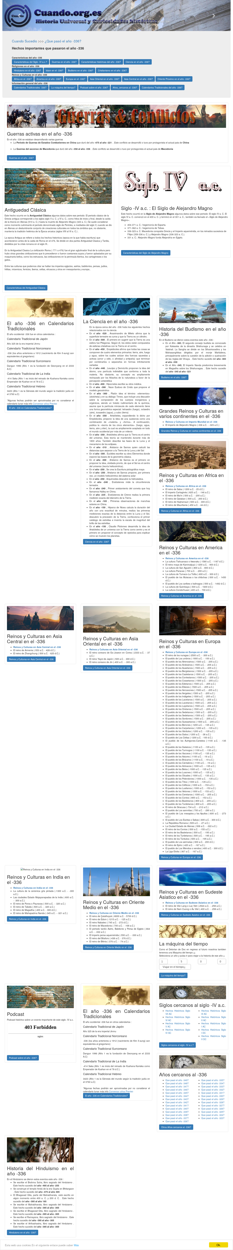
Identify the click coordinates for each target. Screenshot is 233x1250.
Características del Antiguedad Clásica (26, 287)
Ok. (219, 1245)
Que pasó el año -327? (212, 1105)
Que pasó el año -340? (177, 1108)
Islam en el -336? (54, 70)
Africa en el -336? (23, 79)
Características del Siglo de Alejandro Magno (145, 252)
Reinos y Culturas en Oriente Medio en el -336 (108, 947)
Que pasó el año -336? (177, 1121)
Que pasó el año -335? (212, 1080)
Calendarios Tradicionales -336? (30, 87)
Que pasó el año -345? (177, 1092)
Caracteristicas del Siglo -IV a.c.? (30, 61)
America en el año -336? (48, 79)
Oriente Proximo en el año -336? (174, 79)
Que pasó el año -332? (212, 1089)
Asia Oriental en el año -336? (104, 79)
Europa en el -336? (75, 79)
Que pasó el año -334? (212, 1083)
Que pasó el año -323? (212, 1118)
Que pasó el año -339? (177, 1111)
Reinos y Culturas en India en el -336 (27, 918)
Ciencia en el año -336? (138, 61)
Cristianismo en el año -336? (112, 70)
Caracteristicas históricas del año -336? (101, 61)
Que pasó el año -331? (212, 1092)
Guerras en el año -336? (64, 61)
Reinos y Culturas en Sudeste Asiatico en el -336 (185, 914)
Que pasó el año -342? (177, 1102)
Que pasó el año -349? (177, 1080)
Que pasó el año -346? (177, 1089)
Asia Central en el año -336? (138, 79)
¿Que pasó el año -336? (63, 41)
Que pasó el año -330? (212, 1096)
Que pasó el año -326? (212, 1108)
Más (76, 1245)
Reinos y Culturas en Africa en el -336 (180, 510)
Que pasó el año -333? (212, 1086)
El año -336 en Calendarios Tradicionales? (30, 407)
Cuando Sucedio (24, 41)
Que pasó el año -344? (177, 1096)
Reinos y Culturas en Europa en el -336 (181, 857)
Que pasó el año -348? (177, 1083)
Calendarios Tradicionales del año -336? (162, 87)
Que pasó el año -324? (212, 1114)
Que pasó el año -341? (177, 1105)
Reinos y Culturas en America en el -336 (181, 595)
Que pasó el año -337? (177, 1118)
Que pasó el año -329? (212, 1099)
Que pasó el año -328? (212, 1102)
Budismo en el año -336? (80, 70)
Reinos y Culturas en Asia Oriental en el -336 (107, 667)
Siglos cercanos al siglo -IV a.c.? (177, 1045)
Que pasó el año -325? (212, 1111)
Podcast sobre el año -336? (94, 87)
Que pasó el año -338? (177, 1114)
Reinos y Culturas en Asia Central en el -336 (31, 659)
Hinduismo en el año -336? (27, 70)
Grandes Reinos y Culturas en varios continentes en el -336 (191, 430)
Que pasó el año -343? (177, 1099)
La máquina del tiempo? (63, 87)
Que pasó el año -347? (177, 1086)
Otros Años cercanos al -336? (176, 1127)
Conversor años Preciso (45, 403)
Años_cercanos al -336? (125, 87)
